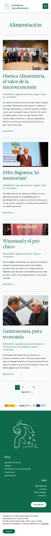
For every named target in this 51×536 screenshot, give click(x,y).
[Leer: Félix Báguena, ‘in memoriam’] (25, 154)
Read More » (8, 130)
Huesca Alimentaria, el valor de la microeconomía (24, 81)
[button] (38, 504)
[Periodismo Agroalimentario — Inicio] (17, 6)
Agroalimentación (24, 94)
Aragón (36, 94)
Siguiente (27, 392)
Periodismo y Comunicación (18, 469)
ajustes (45, 523)
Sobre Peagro (40, 492)
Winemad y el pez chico (21, 244)
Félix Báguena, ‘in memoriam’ (21, 175)
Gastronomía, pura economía (22, 334)
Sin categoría (23, 346)
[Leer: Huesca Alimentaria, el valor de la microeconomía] (25, 55)
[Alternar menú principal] (45, 6)
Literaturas (10, 472)
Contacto (41, 495)
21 (34, 387)
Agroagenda (40, 486)
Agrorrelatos (10, 475)
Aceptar (9, 531)
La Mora (42, 489)
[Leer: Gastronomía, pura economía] (25, 310)
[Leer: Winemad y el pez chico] (25, 229)
